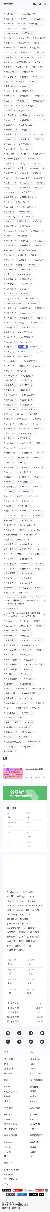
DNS (38, 43)
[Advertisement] (25, 874)
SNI (7, 688)
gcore (33, 1068)
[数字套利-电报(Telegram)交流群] (29, 1190)
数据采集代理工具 (13, 742)
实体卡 (9, 212)
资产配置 (10, 400)
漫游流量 (23, 221)
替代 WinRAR (11, 669)
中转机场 (26, 544)
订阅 (24, 77)
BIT (38, 187)
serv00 (9, 48)
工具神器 (10, 115)
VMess (21, 67)
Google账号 (27, 583)
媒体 (37, 221)
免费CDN (10, 433)
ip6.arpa (9, 472)
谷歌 (24, 621)
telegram (10, 231)
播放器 (25, 241)
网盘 (22, 255)
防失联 (9, 96)
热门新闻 (8, 1059)
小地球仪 (26, 698)
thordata (10, 751)
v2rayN (9, 429)
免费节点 (10, 19)
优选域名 (37, 231)
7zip (28, 669)
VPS (33, 81)
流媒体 (38, 139)
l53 (38, 443)
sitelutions (10, 453)
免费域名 (23, 43)
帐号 (8, 554)
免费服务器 (10, 713)
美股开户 (28, 192)
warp (24, 289)
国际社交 (10, 226)
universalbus (27, 525)
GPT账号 (10, 563)
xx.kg (22, 462)
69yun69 (24, 356)
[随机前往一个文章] (34, 4)
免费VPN (25, 144)
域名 (39, 52)
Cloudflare (11, 33)
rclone (26, 631)
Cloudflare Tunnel (14, 303)
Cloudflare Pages (29, 250)
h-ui (29, 722)
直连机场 (10, 544)
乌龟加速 (27, 375)
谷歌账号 (10, 583)
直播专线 (26, 559)
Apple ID (24, 274)
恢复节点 (26, 318)
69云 (32, 1156)
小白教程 (10, 77)
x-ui (8, 265)
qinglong (30, 535)
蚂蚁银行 (10, 380)
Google (9, 626)
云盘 (24, 173)
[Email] (42, 1033)
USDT (25, 134)
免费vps (9, 86)
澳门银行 (26, 380)
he (39, 453)
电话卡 (38, 477)
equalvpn (37, 688)
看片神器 (38, 101)
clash (38, 134)
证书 (40, 318)
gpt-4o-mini (26, 125)
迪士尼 (40, 241)
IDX (21, 717)
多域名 (25, 308)
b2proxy (27, 732)
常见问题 (21, 322)
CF (21, 23)
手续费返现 (10, 573)
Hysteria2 (10, 91)
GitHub (9, 139)
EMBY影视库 (29, 361)
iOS (8, 67)
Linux (8, 236)
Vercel (37, 77)
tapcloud (28, 573)
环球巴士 (10, 559)
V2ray (8, 351)
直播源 (25, 245)
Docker (9, 144)
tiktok (24, 38)
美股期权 (10, 404)
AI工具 (9, 332)
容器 (40, 703)
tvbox (24, 515)
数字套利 (39, 154)
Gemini (36, 322)
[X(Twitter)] (42, 1042)
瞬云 (8, 371)
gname (23, 457)
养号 (39, 62)
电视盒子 (22, 101)
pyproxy (10, 746)
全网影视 (25, 120)
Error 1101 (10, 501)
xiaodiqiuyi (11, 703)
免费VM (21, 708)
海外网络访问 (29, 693)
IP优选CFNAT (36, 1073)
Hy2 (40, 183)
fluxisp (9, 737)
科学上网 (10, 14)
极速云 (23, 366)
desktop (25, 342)
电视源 (38, 515)
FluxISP (33, 1128)
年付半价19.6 (10, 1124)
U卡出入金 (10, 395)
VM (35, 708)
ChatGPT (27, 57)
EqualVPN (35, 1124)
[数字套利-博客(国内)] (46, 1190)
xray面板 (37, 530)
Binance (25, 563)
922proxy (10, 732)
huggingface (11, 535)
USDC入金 (28, 409)
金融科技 (26, 400)
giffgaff (25, 472)
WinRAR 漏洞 (11, 660)
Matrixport (11, 192)
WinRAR (25, 655)
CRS (8, 414)
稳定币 (23, 424)
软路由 (24, 139)
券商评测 (10, 197)
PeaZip (9, 674)
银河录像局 (35, 554)
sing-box (23, 539)
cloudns (9, 443)
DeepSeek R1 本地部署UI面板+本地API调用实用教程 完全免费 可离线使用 (35, 769)
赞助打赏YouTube (12, 1179)
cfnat (38, 115)
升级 (39, 650)
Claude (25, 187)
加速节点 (24, 438)
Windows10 (29, 645)
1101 (39, 96)
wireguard (22, 178)
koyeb (7, 1096)
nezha (38, 260)
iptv (8, 81)
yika (36, 424)
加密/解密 (9, 1068)
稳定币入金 (28, 395)
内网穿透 (10, 313)
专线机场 (10, 549)
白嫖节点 (10, 52)
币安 (40, 563)
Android (39, 38)
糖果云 (33, 1146)
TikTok (25, 226)
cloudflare (28, 14)
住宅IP (36, 67)
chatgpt (35, 23)
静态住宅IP (23, 62)
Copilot (9, 347)
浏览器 (9, 592)
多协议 (39, 308)
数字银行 (10, 385)
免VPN (26, 284)
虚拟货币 (38, 419)
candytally (10, 361)
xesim (8, 482)
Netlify (40, 245)
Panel (33, 496)
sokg (38, 467)
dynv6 (26, 501)
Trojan (9, 28)
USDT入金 (10, 409)
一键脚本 (10, 308)
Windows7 (11, 645)
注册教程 (24, 568)
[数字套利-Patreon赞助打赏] (10, 1195)
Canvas (9, 342)
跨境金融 (24, 390)
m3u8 (8, 168)
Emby (37, 511)
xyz (25, 467)
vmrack (24, 727)
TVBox (27, 520)
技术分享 (10, 183)
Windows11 (11, 650)
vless (40, 120)
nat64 (8, 506)
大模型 (26, 52)
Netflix (33, 159)
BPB (20, 496)
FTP (24, 640)
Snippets (23, 236)
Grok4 (34, 347)
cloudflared (30, 298)
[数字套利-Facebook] (22, 1195)
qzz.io (9, 462)
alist (34, 255)
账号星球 (24, 96)
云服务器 (23, 260)
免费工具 (10, 279)
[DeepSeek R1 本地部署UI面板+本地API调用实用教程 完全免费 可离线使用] (13, 773)
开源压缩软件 (11, 679)
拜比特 (34, 414)
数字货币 (22, 419)
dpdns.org (11, 216)
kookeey (10, 269)
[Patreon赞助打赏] (8, 1042)
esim (8, 221)
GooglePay (11, 207)
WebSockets (28, 433)
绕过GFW (10, 284)
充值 (20, 554)
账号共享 (10, 511)
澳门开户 (26, 385)
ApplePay (22, 202)
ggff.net (25, 443)
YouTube (10, 241)
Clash (22, 351)
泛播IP (25, 115)
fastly (32, 1063)
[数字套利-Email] (39, 1190)
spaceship (10, 467)
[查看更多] (16, 808)
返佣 (38, 568)
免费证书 (25, 626)
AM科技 (39, 178)
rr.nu (23, 448)
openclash (26, 491)
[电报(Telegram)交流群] (31, 1033)
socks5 (9, 149)
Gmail (26, 578)
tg (24, 231)
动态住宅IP (11, 72)
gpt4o (24, 110)
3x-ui (25, 293)
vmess (34, 265)
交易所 (9, 424)
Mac (8, 496)
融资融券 (26, 404)
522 (8, 101)
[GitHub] (8, 1033)
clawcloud (37, 168)
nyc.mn (9, 448)
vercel (7, 1086)
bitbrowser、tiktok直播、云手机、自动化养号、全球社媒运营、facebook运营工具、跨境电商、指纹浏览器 (24, 600)
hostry (27, 453)
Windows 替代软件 (34, 664)
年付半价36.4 (10, 1128)
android (21, 688)
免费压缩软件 (11, 664)
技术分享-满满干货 (11, 1208)
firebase (9, 621)
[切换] (45, 4)
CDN (23, 28)
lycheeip (26, 269)
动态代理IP (27, 549)
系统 (27, 650)
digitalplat (24, 212)
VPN (8, 23)
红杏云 (9, 366)
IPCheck (8, 1073)
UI (22, 347)
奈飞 (36, 163)
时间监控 (25, 588)
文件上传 (10, 640)
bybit (21, 414)
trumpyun (10, 375)
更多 (6, 1184)
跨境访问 (10, 698)
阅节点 (37, 351)
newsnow (10, 631)
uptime (9, 588)
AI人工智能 (25, 332)
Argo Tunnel (11, 298)
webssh (9, 655)
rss (25, 486)
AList (8, 260)
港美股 (9, 390)
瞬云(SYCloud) (11, 1169)
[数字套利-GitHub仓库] (6, 1190)
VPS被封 (10, 318)
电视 (20, 81)
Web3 (28, 679)
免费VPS (10, 173)
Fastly (38, 429)
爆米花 (9, 530)
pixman (9, 515)
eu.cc (8, 457)
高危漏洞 (30, 660)
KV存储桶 (24, 482)
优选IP (9, 438)
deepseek (10, 130)
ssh (8, 178)
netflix (9, 38)
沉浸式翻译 (26, 337)
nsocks (24, 737)
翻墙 (25, 19)
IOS (36, 486)
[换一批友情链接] (11, 1163)
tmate (8, 717)
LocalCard (29, 207)
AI (41, 57)
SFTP (36, 640)
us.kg (23, 163)
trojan (26, 703)
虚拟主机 (38, 621)
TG (19, 105)
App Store (10, 578)
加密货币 (10, 134)
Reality (25, 86)
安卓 (8, 43)
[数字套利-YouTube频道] (18, 1190)
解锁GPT (27, 91)
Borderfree (27, 684)
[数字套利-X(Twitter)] (41, 1195)
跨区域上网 (10, 693)
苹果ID (9, 274)
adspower (26, 746)
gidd (24, 511)
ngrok (26, 713)
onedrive (10, 635)
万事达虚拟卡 (28, 197)
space (23, 592)
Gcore (24, 429)
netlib (36, 457)
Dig (6, 1063)
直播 (22, 168)
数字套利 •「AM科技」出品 (15, 1204)
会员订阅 (24, 506)
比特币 (9, 568)
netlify (9, 255)
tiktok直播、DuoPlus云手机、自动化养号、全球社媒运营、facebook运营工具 (24, 614)
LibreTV (9, 525)
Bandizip (25, 674)
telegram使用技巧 (14, 159)
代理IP (27, 72)
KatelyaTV (10, 520)
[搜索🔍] (40, 4)
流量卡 (24, 477)
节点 (34, 48)
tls (7, 322)
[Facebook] (19, 1042)
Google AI (10, 327)
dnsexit (27, 216)
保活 (20, 265)
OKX (8, 419)
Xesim (33, 1096)
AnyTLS (9, 187)
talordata (34, 742)
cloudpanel (11, 608)
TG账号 (9, 110)
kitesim (9, 477)
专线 (26, 130)
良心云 (37, 366)
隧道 (8, 539)
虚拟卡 (9, 163)
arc (38, 588)
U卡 (8, 202)
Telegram (10, 154)
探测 (22, 530)
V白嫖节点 (10, 486)
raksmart (25, 149)
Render (9, 250)
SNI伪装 (25, 279)
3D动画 (9, 125)
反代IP (27, 33)
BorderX (9, 684)
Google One (29, 327)
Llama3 (9, 337)
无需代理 (10, 289)
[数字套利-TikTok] (33, 1195)
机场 (8, 62)
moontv (9, 120)
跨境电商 (10, 57)
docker (9, 491)
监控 (37, 173)
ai (22, 48)
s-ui (8, 105)
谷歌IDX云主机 (12, 722)
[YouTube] (19, 1033)
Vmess (33, 303)
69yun (9, 356)
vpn (7, 708)
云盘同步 (26, 635)
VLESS (39, 19)
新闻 (39, 626)
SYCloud (22, 371)
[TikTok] (31, 1042)
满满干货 (26, 183)
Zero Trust (27, 313)
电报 (32, 105)
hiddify (9, 727)
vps (25, 154)
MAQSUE (10, 293)
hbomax (10, 245)
